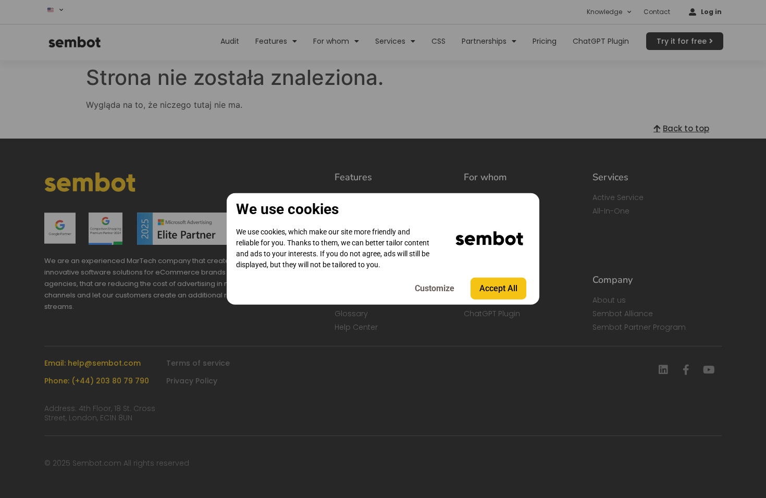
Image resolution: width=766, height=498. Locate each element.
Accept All (498, 288)
